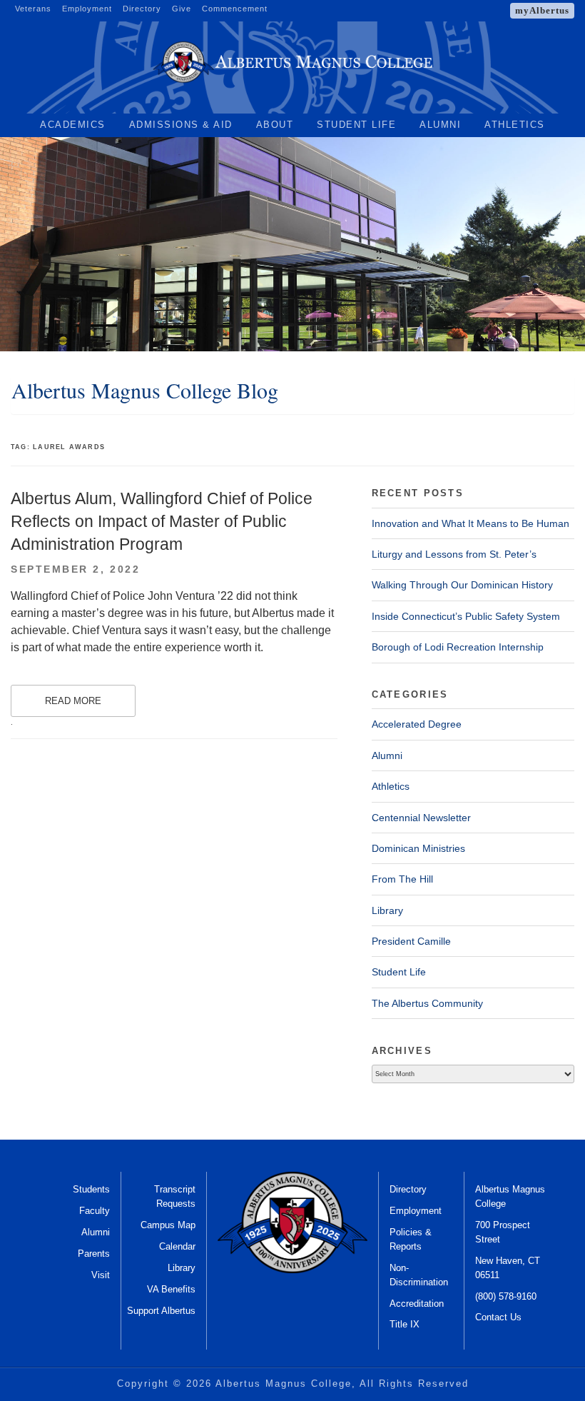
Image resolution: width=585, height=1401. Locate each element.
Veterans (33, 8)
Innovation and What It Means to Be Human (470, 523)
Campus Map (168, 1225)
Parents (94, 1253)
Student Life (356, 124)
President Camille (411, 941)
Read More (73, 701)
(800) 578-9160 (505, 1296)
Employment (87, 8)
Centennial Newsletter (421, 817)
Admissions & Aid (181, 124)
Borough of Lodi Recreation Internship (458, 647)
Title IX (404, 1324)
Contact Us (498, 1317)
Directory (142, 8)
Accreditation (417, 1303)
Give (181, 8)
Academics (73, 124)
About (275, 124)
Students (91, 1189)
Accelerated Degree (417, 724)
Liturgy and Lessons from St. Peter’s (454, 554)
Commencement (235, 8)
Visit (100, 1275)
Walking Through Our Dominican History (462, 585)
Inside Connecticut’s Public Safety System (466, 616)
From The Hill (402, 879)
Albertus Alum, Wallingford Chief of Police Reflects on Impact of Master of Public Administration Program (161, 521)
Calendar (177, 1246)
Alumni (440, 124)
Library (387, 910)
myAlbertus (542, 10)
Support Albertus (161, 1310)
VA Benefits (171, 1289)
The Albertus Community (427, 1003)
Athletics (514, 124)
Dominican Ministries (418, 848)
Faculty (94, 1210)
